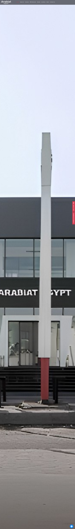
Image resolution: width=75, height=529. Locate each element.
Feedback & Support (73, 218)
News (48, 2)
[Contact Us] (71, 526)
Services (27, 2)
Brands (38, 2)
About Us (22, 2)
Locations (43, 2)
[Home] (6, 2)
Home (18, 2)
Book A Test (73, 208)
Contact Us (52, 2)
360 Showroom (33, 2)
